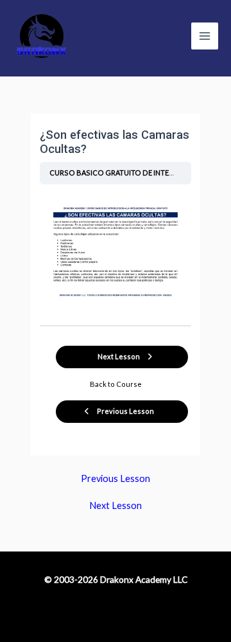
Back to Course (116, 384)
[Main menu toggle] (204, 35)
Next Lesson (115, 506)
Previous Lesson (115, 479)
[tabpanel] (115, 251)
